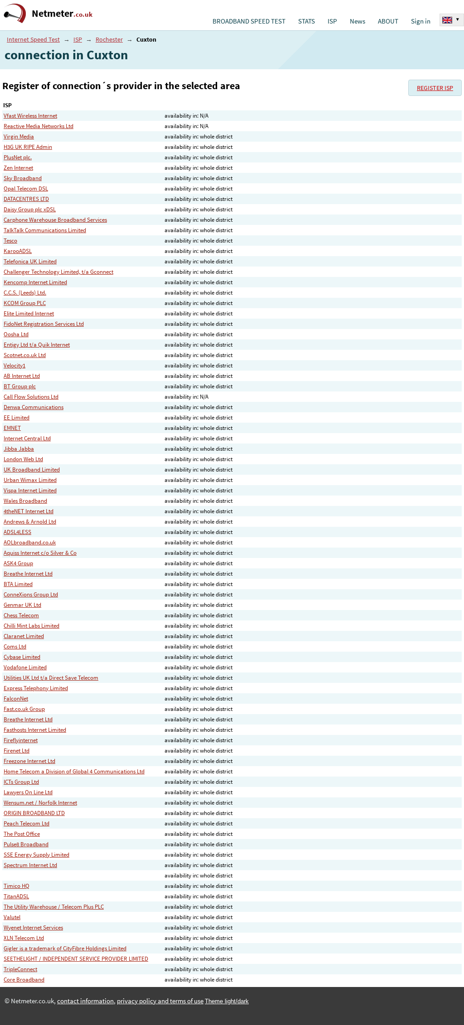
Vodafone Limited (25, 667)
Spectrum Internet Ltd (30, 865)
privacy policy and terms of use (160, 1001)
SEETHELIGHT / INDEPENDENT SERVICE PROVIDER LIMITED (76, 959)
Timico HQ (16, 886)
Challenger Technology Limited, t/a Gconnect (58, 272)
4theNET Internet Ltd (28, 511)
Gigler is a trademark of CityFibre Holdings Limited (65, 948)
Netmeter (62, 13)
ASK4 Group (18, 563)
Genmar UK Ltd (22, 605)
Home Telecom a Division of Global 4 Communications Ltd (74, 771)
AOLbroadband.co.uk (30, 542)
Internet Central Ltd (27, 438)
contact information (85, 1001)
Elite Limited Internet (29, 313)
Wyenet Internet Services (33, 927)
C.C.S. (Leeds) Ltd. (25, 292)
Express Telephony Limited (36, 688)
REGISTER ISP (435, 88)
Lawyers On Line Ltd (28, 792)
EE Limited (16, 417)
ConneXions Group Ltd (31, 594)
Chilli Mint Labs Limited (31, 625)
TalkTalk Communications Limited (45, 230)
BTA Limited (18, 584)
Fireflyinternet (21, 740)
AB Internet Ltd (22, 376)
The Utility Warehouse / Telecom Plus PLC (54, 907)
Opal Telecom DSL (26, 188)
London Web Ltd (23, 459)
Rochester (109, 39)
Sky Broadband (23, 178)
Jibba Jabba (19, 449)
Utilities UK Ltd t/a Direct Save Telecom (51, 678)
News (357, 21)
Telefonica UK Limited (30, 261)
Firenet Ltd (16, 750)
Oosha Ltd (16, 334)
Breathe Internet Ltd (28, 573)
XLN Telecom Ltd (24, 938)
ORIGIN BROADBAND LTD (34, 813)
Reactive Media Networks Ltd (38, 126)
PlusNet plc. (18, 157)
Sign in (420, 21)
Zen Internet (18, 168)
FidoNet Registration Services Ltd (44, 324)
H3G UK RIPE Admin (28, 147)
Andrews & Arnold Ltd (30, 521)
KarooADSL (18, 251)
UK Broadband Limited (32, 469)
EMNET (12, 428)
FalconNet (16, 698)
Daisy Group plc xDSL (30, 209)
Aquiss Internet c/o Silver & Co (40, 553)
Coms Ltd (15, 646)
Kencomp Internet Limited (35, 282)
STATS (306, 21)
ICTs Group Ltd (21, 782)
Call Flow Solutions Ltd (31, 396)
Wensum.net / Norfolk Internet (40, 802)
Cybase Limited (22, 657)
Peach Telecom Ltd (26, 823)
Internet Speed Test (33, 39)
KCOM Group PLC (25, 303)
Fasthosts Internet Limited (35, 730)
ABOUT (388, 21)
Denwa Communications (33, 407)
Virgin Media (19, 136)
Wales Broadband (25, 501)
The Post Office (22, 834)
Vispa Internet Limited (30, 490)
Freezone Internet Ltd (29, 761)
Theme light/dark (227, 1001)
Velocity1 (14, 365)
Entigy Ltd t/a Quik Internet (37, 344)
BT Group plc (20, 386)
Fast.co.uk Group (24, 709)
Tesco (10, 240)
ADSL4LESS (17, 532)
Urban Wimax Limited (30, 480)
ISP (332, 21)
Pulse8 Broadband (26, 844)
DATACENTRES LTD (26, 199)
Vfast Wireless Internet (30, 115)
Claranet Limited (24, 636)
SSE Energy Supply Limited (36, 854)
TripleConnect (20, 969)
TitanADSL (16, 896)
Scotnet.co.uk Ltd (25, 355)
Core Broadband (24, 979)
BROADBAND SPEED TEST (249, 21)
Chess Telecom (21, 615)
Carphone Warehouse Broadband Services (55, 220)
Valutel (12, 917)
